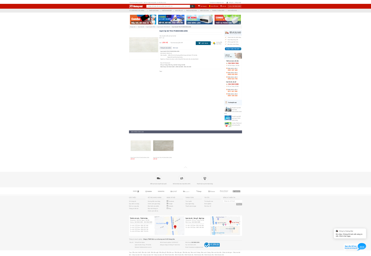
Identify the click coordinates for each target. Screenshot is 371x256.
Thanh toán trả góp (191, 206)
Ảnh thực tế (207, 206)
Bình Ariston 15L (219, 255)
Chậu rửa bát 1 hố (159, 255)
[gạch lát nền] (199, 193)
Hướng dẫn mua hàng (154, 201)
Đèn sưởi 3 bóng (195, 252)
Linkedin (170, 206)
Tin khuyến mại (208, 201)
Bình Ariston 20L (209, 255)
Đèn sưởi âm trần (216, 252)
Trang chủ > (133, 27)
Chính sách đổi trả (153, 211)
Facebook (171, 201)
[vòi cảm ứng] (161, 193)
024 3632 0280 (196, 222)
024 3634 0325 (148, 222)
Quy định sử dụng (134, 203)
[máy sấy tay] (186, 193)
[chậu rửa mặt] (136, 193)
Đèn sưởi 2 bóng (206, 252)
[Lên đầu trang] (185, 167)
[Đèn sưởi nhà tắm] (236, 193)
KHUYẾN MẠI (214, 6)
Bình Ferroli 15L (189, 255)
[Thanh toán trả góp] (233, 50)
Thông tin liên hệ (133, 208)
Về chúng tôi (132, 201)
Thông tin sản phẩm (165, 48)
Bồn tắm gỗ (162, 252)
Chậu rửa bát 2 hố (148, 255)
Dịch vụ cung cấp (134, 206)
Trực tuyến (189, 201)
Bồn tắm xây (186, 252)
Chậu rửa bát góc (227, 252)
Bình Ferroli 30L (169, 255)
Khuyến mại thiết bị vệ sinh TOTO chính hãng (236, 118)
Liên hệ (224, 6)
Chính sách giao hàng (154, 203)
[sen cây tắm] (149, 193)
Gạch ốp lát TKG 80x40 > (164, 27)
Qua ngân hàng (190, 203)
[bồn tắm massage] (174, 193)
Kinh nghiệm (207, 203)
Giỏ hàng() (203, 6)
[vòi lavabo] (211, 193)
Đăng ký (231, 2)
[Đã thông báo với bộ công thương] (212, 247)
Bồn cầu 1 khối (146, 252)
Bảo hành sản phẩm (153, 206)
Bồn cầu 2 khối (136, 252)
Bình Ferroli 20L (179, 255)
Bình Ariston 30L (199, 255)
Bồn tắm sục (170, 252)
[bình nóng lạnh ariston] (224, 193)
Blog (169, 208)
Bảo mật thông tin (153, 208)
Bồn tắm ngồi (154, 252)
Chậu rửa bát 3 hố (137, 255)
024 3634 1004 (139, 222)
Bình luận (175, 48)
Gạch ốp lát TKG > (151, 27)
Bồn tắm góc (178, 252)
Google (170, 203)
